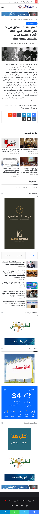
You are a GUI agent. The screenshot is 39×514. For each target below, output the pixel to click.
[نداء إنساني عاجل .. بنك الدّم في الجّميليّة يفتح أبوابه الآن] (10, 143)
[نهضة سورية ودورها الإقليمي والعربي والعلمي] (32, 285)
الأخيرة (31, 256)
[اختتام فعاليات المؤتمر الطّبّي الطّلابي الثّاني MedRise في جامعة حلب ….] (29, 161)
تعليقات (7, 256)
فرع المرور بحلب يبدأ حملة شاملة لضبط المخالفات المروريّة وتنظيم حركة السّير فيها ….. (11, 171)
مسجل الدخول (25, 187)
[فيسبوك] (34, 115)
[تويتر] (29, 115)
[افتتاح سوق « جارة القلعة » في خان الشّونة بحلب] (29, 143)
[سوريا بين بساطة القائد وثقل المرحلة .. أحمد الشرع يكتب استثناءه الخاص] (32, 264)
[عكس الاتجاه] (26, 7)
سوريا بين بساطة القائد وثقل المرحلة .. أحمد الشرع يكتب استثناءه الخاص (13, 263)
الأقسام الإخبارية (25, 19)
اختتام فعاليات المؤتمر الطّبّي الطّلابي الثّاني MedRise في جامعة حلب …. (29, 170)
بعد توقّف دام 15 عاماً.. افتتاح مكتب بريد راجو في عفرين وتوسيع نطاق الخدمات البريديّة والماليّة (14, 303)
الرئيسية (33, 19)
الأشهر (20, 256)
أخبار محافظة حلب (15, 19)
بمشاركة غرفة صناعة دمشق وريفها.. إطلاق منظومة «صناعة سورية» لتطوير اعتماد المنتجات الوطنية (13, 293)
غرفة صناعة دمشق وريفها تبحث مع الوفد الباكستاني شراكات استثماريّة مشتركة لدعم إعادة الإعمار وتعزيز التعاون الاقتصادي (14, 274)
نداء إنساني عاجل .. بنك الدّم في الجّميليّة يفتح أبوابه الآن (10, 150)
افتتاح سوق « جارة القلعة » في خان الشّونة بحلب (29, 150)
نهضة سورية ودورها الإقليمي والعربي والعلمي (21, 1)
